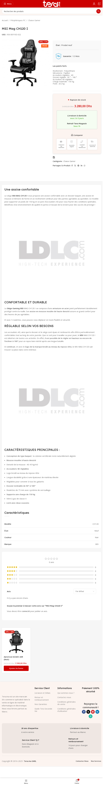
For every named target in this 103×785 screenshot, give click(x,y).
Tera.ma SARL (30, 761)
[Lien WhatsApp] (84, 165)
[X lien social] (75, 165)
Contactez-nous (64, 697)
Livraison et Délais (42, 693)
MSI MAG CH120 (19, 195)
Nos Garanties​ (41, 704)
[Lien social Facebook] (71, 165)
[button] (16, 668)
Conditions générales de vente (66, 703)
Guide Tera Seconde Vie (43, 709)
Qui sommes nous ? (65, 693)
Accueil (5, 20)
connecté (26, 611)
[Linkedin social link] (81, 165)
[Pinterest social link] (78, 165)
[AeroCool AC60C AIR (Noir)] (16, 642)
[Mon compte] (94, 3)
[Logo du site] (51, 3)
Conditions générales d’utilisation (66, 709)
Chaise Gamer (34, 20)
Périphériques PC (17, 20)
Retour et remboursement (42, 698)
